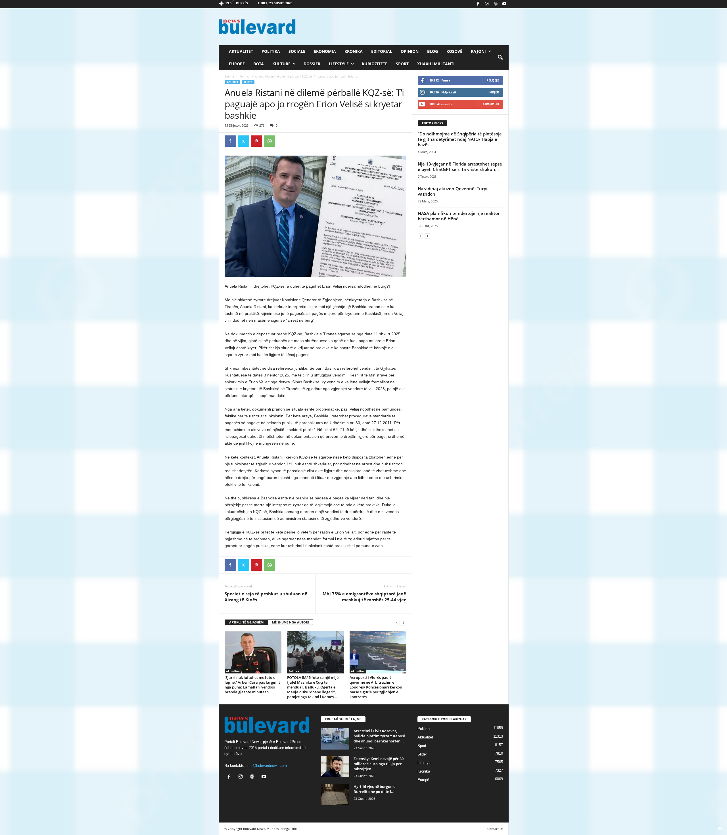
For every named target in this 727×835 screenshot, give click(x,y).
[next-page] (403, 622)
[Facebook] (478, 4)
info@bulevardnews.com (266, 765)
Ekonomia (325, 51)
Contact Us (495, 828)
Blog (432, 51)
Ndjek (494, 92)
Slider (248, 82)
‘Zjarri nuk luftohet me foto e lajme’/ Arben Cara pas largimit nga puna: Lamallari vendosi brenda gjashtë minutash (252, 684)
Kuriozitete (374, 63)
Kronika (353, 51)
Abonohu (490, 104)
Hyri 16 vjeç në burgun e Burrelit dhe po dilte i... (374, 789)
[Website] (495, 4)
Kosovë (454, 51)
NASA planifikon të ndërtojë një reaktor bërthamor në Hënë (459, 215)
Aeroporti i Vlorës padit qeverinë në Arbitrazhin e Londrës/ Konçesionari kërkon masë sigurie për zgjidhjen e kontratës (376, 687)
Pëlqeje (492, 80)
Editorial (381, 51)
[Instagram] (486, 4)
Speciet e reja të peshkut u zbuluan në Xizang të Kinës (266, 596)
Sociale (297, 51)
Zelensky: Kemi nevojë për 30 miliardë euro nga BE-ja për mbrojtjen (379, 763)
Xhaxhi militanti (436, 63)
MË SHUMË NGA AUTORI (290, 622)
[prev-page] (397, 622)
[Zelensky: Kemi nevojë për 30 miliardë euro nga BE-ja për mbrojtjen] (335, 766)
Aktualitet (241, 51)
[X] (243, 141)
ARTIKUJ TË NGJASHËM (246, 622)
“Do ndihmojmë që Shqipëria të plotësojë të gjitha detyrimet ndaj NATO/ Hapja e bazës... (460, 139)
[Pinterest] (256, 141)
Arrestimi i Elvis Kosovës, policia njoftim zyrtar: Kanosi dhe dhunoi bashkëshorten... (379, 736)
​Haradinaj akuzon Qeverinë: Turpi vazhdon (452, 191)
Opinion (410, 51)
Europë (237, 63)
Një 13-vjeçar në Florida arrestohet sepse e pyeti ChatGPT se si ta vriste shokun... (460, 166)
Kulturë (281, 63)
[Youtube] (504, 4)
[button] (500, 57)
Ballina (229, 76)
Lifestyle (339, 63)
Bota (258, 63)
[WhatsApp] (269, 141)
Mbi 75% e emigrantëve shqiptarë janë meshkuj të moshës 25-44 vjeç (364, 596)
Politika (271, 51)
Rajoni (478, 51)
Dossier (312, 63)
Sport (402, 63)
